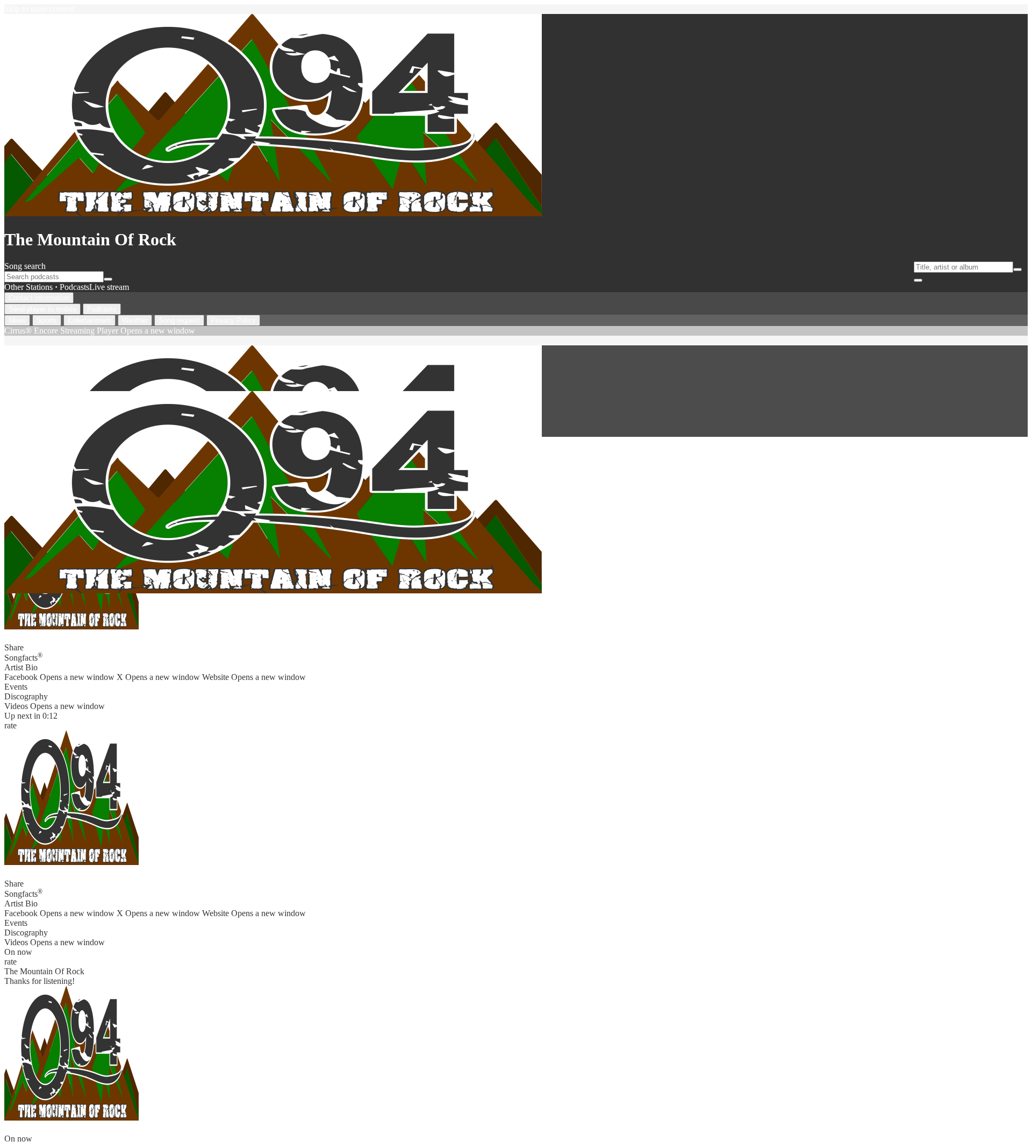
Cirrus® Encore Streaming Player (99, 330)
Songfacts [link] (23, 656)
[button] (71, 798)
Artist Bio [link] (21, 667)
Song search (25, 266)
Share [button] (14, 647)
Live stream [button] (109, 287)
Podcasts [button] (74, 287)
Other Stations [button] (28, 287)
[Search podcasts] (108, 279)
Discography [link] (26, 696)
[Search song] (1017, 269)
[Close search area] (918, 280)
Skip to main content (39, 8)
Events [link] (15, 686)
